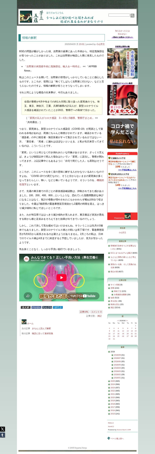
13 (128, 331)
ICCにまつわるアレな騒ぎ (121, 253)
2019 (113, 401)
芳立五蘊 (29, 14)
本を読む (114, 301)
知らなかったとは (122, 32)
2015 (113, 414)
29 (136, 336)
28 (132, 336)
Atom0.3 (111, 426)
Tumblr (2, 434)
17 (114, 333)
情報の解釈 (29, 37)
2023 (113, 388)
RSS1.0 (111, 423)
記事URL (84, 312)
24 (114, 336)
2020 (113, 397)
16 (109, 333)
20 (128, 333)
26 (123, 336)
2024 (113, 384)
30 (109, 339)
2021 (113, 394)
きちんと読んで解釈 (41, 328)
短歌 (112, 298)
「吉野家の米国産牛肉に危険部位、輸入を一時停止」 (53, 66)
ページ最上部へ (117, 439)
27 (128, 336)
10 (114, 331)
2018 (113, 404)
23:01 (81, 44)
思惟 (112, 288)
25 (118, 336)
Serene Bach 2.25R (124, 430)
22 (136, 333)
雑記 (99, 316)
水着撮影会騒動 (120, 294)
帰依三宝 (117, 291)
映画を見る (115, 304)
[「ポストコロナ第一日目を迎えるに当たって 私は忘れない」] (122, 148)
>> (127, 320)
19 (123, 333)
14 (132, 331)
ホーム (29, 323)
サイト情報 (115, 285)
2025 (113, 381)
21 (132, 333)
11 (118, 331)
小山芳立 (100, 44)
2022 (113, 391)
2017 (113, 407)
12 (123, 331)
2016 (113, 410)
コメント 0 (96, 312)
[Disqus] (62, 379)
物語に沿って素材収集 (42, 333)
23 (109, 336)
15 (136, 331)
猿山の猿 (114, 272)
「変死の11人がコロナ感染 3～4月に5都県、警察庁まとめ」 (60, 118)
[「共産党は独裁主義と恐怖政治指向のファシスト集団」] (122, 115)
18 (118, 333)
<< (118, 320)
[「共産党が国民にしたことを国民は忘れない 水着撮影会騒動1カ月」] (122, 78)
